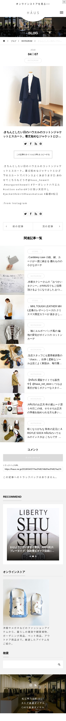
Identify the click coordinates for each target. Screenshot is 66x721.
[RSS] (35, 685)
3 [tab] (36, 556)
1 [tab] (30, 556)
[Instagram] (30, 685)
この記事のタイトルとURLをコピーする (33, 154)
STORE (35, 252)
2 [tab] (33, 556)
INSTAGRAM (33, 60)
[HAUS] (33, 12)
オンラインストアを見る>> (33, 3)
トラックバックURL (10, 465)
